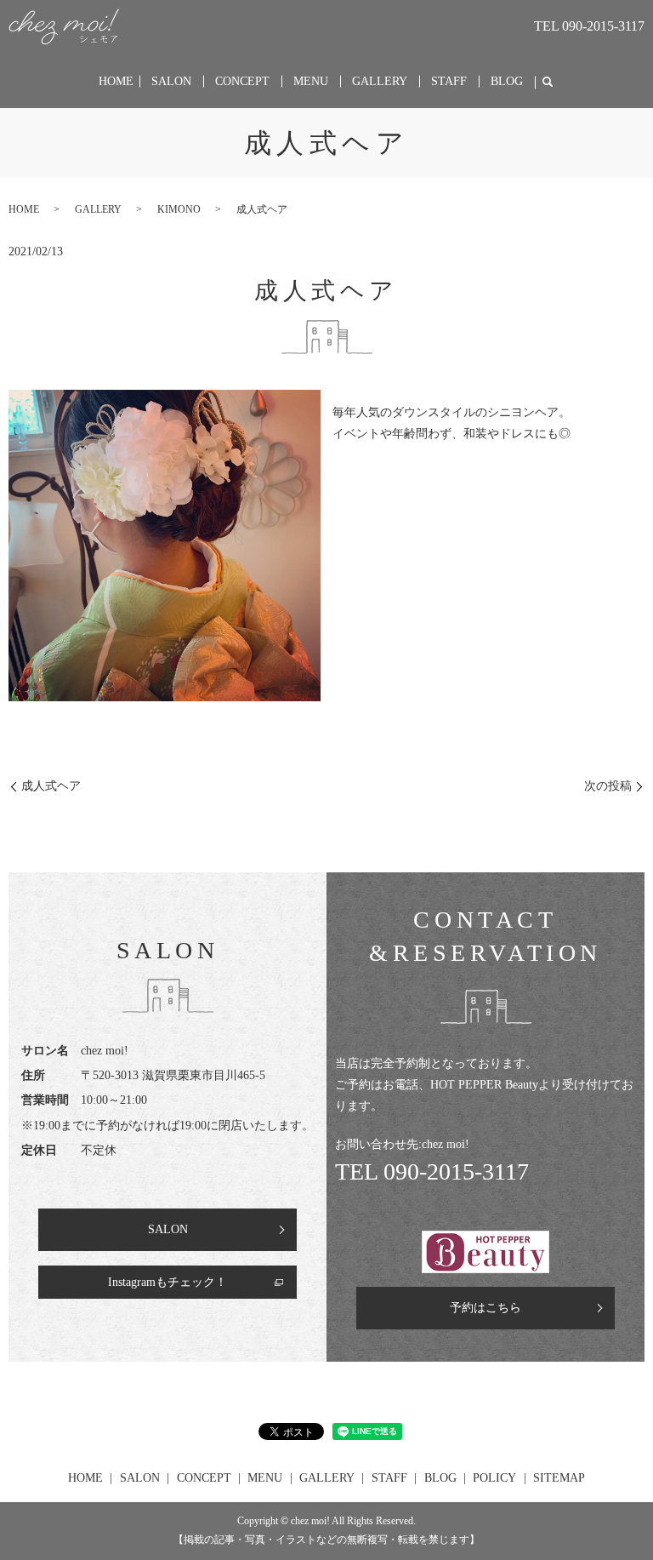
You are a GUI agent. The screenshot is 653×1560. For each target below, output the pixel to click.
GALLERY (379, 81)
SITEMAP (559, 1477)
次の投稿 (608, 786)
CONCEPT (242, 81)
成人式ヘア (51, 786)
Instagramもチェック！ (167, 1282)
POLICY (494, 1477)
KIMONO (179, 209)
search (547, 82)
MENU (310, 81)
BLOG (507, 81)
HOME (116, 81)
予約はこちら (485, 1307)
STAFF (449, 81)
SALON (171, 81)
